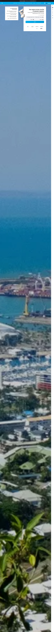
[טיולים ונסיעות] (52, 15)
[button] (1, 1)
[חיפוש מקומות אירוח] (52, 7)
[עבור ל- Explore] (52, 13)
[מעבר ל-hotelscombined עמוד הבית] (47, 3)
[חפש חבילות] (52, 11)
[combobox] (41, 15)
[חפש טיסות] (52, 6)
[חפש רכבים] (52, 9)
